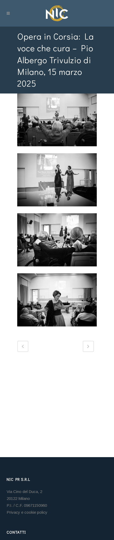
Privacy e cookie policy (27, 512)
